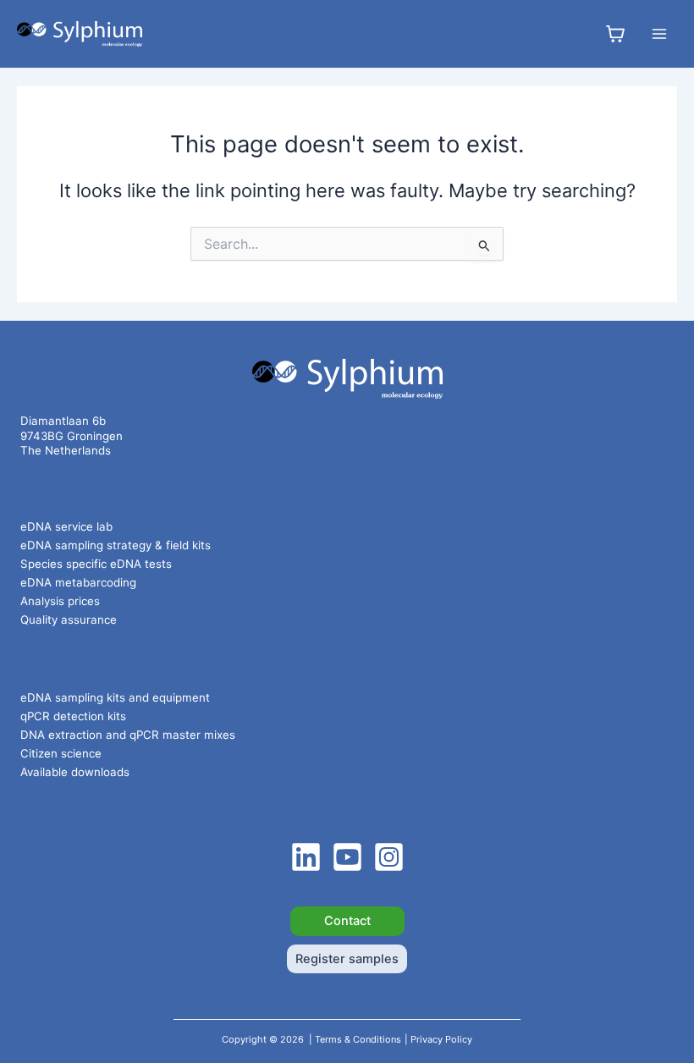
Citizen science (61, 753)
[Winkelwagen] (615, 33)
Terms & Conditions (358, 1039)
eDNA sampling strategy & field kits (115, 545)
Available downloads (74, 772)
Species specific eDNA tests (96, 563)
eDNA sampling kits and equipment (115, 697)
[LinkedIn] (306, 857)
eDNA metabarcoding (78, 582)
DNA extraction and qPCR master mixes (127, 734)
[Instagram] (389, 857)
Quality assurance (68, 619)
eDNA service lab (66, 526)
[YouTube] (347, 857)
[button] (347, 921)
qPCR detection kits (73, 716)
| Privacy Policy (438, 1039)
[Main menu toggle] (659, 34)
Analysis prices (60, 601)
